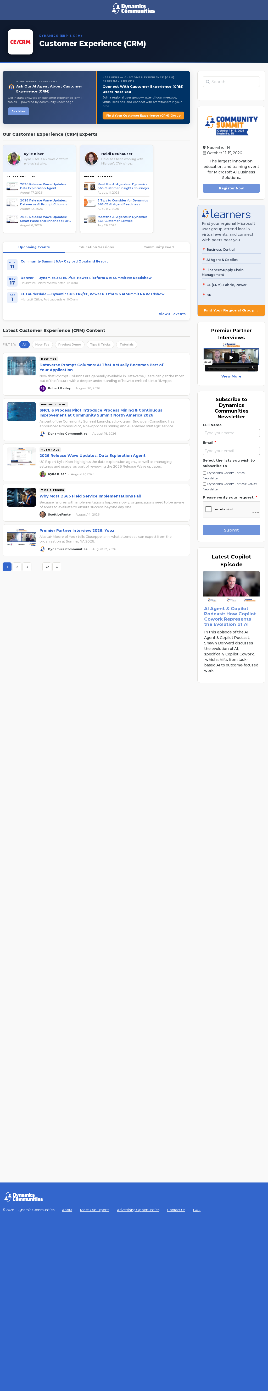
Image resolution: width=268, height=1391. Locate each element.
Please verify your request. (230, 497)
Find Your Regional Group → (231, 310)
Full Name (212, 425)
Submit (231, 530)
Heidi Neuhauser (116, 154)
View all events (172, 314)
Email (209, 442)
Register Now (231, 188)
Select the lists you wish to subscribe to (229, 463)
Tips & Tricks (100, 344)
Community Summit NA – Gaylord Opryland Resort (64, 261)
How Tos (42, 344)
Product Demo (69, 344)
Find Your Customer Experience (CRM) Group (143, 115)
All (24, 344)
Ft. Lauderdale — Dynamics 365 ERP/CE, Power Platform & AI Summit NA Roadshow (92, 294)
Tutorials (127, 344)
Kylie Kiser (34, 154)
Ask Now (19, 111)
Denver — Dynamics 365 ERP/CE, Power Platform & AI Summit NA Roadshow (86, 278)
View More (231, 376)
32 (48, 568)
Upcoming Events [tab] (34, 247)
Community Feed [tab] (158, 247)
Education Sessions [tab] (96, 247)
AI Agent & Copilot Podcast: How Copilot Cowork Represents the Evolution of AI (230, 616)
